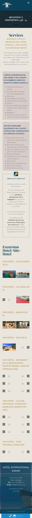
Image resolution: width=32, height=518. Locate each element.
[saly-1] (9, 347)
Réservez (20, 516)
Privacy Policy (16, 491)
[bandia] (9, 325)
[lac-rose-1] (9, 300)
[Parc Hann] (9, 452)
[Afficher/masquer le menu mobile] (28, 3)
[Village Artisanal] (9, 417)
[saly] (23, 347)
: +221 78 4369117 (16, 482)
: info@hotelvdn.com (16, 485)
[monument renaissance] (9, 376)
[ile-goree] (9, 274)
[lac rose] (22, 299)
